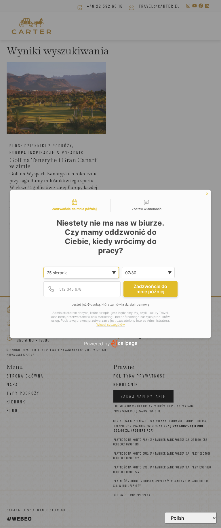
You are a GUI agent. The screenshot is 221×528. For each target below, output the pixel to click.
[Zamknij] (207, 193)
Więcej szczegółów (110, 325)
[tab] (74, 205)
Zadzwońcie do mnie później (150, 288)
